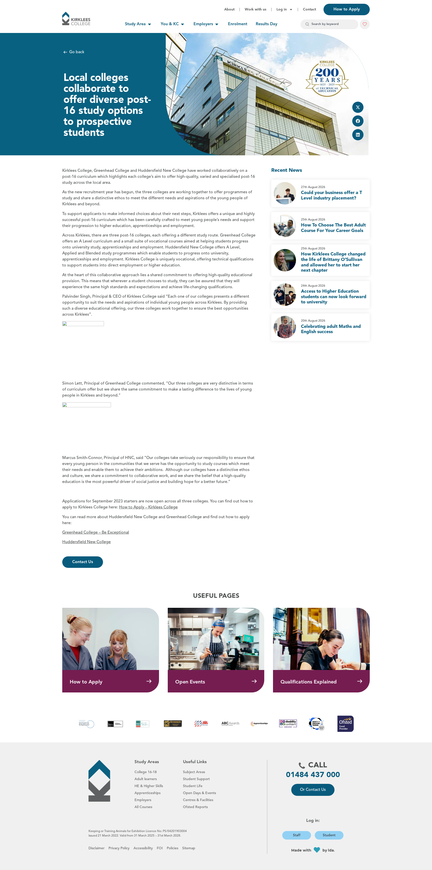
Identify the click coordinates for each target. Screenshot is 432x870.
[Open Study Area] (149, 24)
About (229, 9)
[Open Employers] (216, 24)
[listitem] (320, 193)
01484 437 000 (313, 775)
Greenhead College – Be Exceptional (95, 533)
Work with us (255, 9)
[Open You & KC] (182, 24)
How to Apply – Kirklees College (148, 507)
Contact (309, 9)
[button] (358, 107)
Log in (281, 9)
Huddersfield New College (86, 542)
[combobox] (329, 24)
